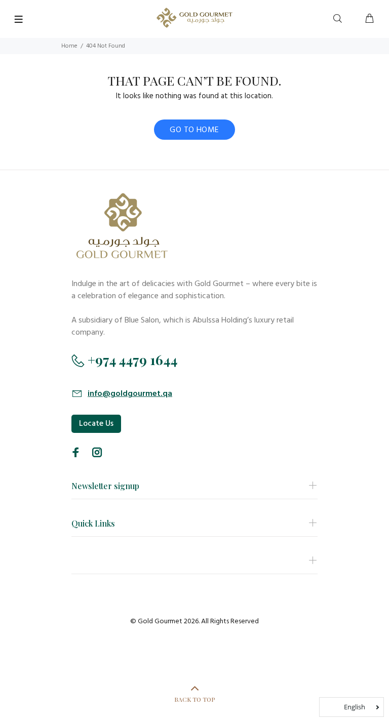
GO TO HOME (194, 130)
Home (69, 46)
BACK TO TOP (194, 699)
